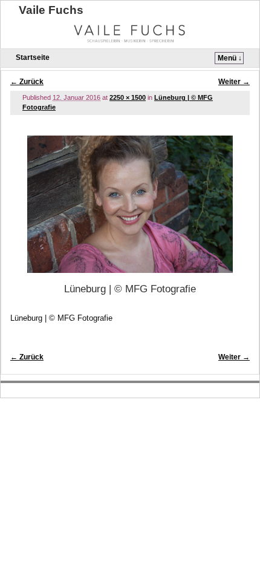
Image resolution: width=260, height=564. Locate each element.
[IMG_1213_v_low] (130, 204)
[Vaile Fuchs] (130, 32)
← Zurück (27, 81)
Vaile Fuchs (51, 10)
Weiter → (234, 81)
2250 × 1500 (127, 97)
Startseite (33, 57)
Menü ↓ (230, 58)
